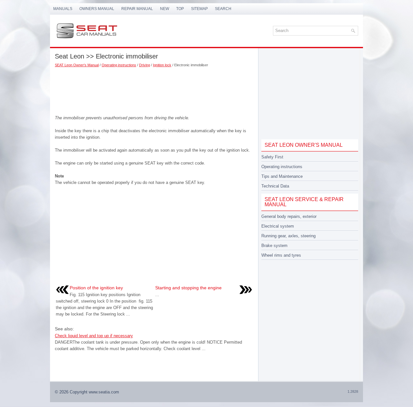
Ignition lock (162, 65)
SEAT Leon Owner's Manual (77, 65)
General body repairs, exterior (289, 216)
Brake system (274, 245)
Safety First (272, 157)
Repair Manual (137, 8)
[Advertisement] (154, 89)
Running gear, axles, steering (288, 235)
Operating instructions (119, 65)
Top (180, 8)
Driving (144, 65)
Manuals (62, 8)
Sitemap (199, 8)
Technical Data (275, 186)
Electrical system (277, 226)
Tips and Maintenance (282, 176)
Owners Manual (96, 8)
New (164, 8)
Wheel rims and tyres (281, 255)
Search (223, 8)
